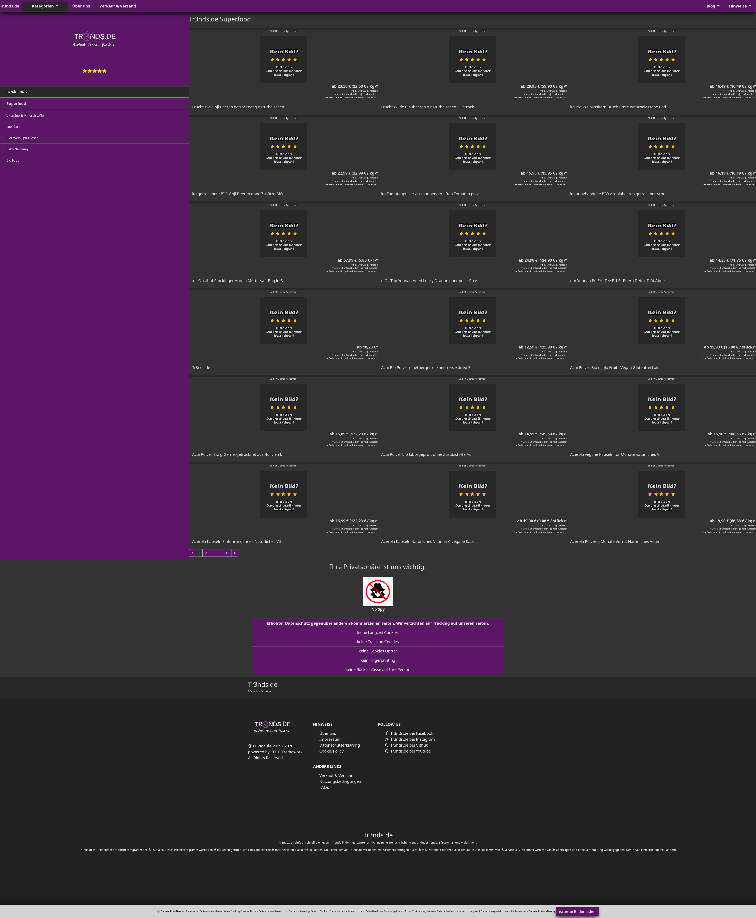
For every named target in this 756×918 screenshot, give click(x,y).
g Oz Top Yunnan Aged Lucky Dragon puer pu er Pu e (429, 280)
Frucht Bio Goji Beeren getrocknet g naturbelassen (238, 107)
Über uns (81, 6)
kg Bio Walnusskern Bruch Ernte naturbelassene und (618, 107)
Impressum (330, 739)
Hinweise (738, 6)
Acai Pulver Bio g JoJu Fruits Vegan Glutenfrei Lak (614, 367)
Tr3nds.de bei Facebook (411, 733)
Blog (711, 6)
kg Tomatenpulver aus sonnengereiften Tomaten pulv (430, 193)
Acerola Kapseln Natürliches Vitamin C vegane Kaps (428, 541)
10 (227, 553)
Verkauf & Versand (117, 6)
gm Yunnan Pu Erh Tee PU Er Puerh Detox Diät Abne (617, 280)
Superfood (16, 103)
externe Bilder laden (577, 911)
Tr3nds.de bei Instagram (412, 739)
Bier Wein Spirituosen (22, 138)
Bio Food (12, 160)
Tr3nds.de (9, 6)
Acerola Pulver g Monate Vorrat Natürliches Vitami (616, 541)
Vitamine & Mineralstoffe (25, 115)
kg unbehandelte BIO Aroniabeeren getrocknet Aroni (618, 193)
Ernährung (16, 92)
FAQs (324, 787)
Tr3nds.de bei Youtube (410, 751)
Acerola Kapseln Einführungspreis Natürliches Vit (236, 541)
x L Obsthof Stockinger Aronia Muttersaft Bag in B (237, 280)
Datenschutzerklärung (339, 745)
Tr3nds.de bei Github (408, 745)
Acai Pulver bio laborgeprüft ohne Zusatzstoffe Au (426, 454)
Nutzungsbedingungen (340, 781)
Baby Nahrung (17, 149)
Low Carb (13, 127)
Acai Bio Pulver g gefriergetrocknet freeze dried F (425, 367)
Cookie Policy (331, 751)
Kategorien (43, 6)
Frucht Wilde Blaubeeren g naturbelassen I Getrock (427, 107)
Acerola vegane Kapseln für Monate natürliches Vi (615, 454)
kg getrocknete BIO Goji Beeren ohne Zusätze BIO (237, 193)
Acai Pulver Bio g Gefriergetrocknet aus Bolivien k (237, 454)
